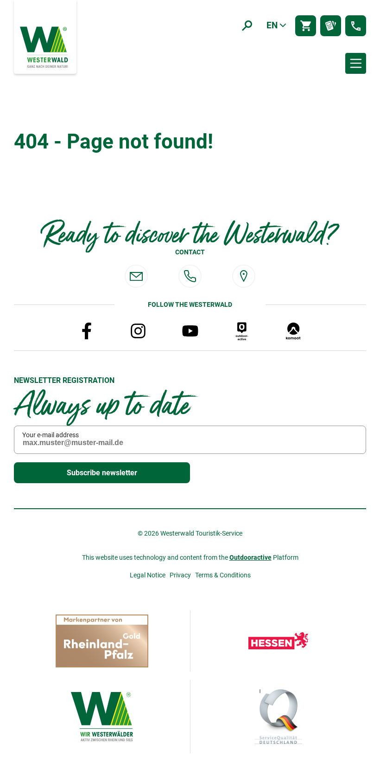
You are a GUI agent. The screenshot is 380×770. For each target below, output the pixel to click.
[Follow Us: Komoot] (293, 331)
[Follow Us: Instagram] (138, 331)
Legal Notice (147, 575)
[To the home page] (45, 46)
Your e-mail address (50, 435)
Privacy (180, 575)
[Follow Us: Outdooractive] (242, 331)
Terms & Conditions (223, 575)
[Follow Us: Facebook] (87, 331)
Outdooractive (250, 557)
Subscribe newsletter (102, 472)
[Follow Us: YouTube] (190, 331)
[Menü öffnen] (355, 63)
